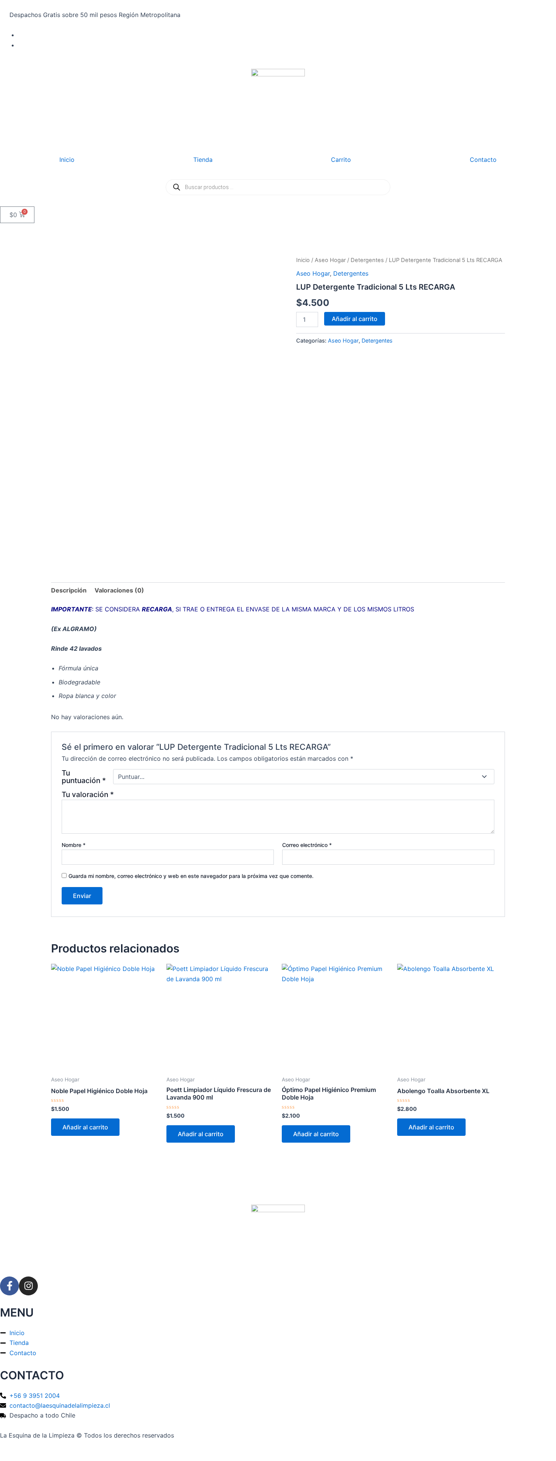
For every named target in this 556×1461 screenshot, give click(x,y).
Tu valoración (88, 794)
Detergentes (367, 260)
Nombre (73, 845)
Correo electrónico (307, 845)
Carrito (341, 159)
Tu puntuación (84, 776)
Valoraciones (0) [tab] (119, 590)
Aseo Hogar (330, 260)
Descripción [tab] (69, 590)
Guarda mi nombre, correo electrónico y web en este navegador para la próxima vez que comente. (191, 876)
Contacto (483, 159)
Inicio (67, 159)
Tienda (203, 159)
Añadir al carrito (354, 319)
